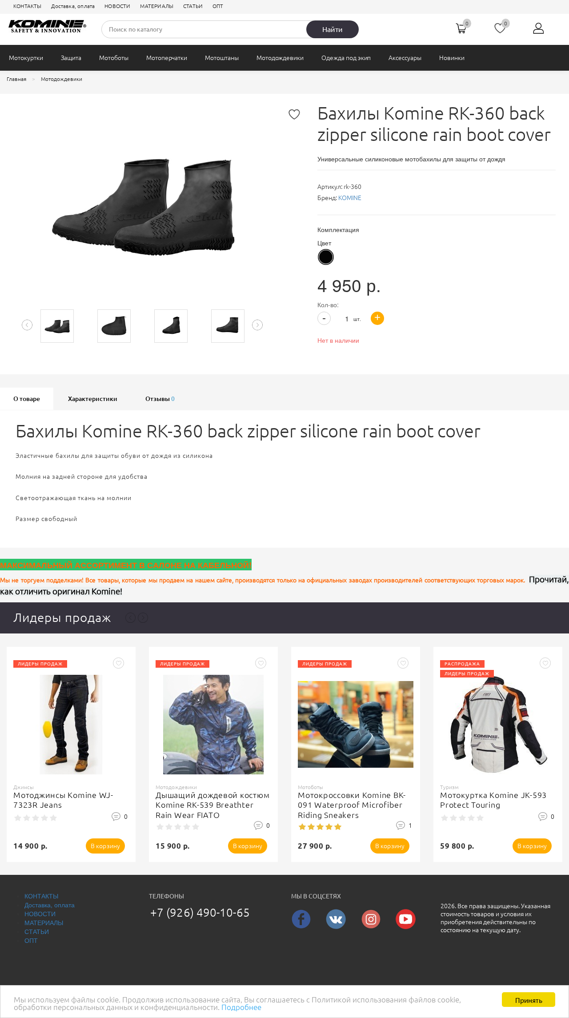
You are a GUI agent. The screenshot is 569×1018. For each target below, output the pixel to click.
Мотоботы (113, 57)
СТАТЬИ (193, 6)
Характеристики (92, 398)
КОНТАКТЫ (27, 6)
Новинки (452, 57)
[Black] (326, 257)
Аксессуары (405, 57)
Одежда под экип (346, 57)
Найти (332, 29)
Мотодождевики (280, 57)
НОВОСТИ (117, 6)
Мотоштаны (222, 57)
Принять (528, 999)
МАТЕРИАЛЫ (156, 6)
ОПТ (218, 6)
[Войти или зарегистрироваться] (539, 31)
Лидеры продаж (62, 617)
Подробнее (241, 1007)
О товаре (26, 398)
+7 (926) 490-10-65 (200, 912)
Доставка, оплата (73, 6)
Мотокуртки (26, 57)
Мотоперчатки (166, 57)
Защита (71, 57)
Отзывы (160, 398)
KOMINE (349, 197)
